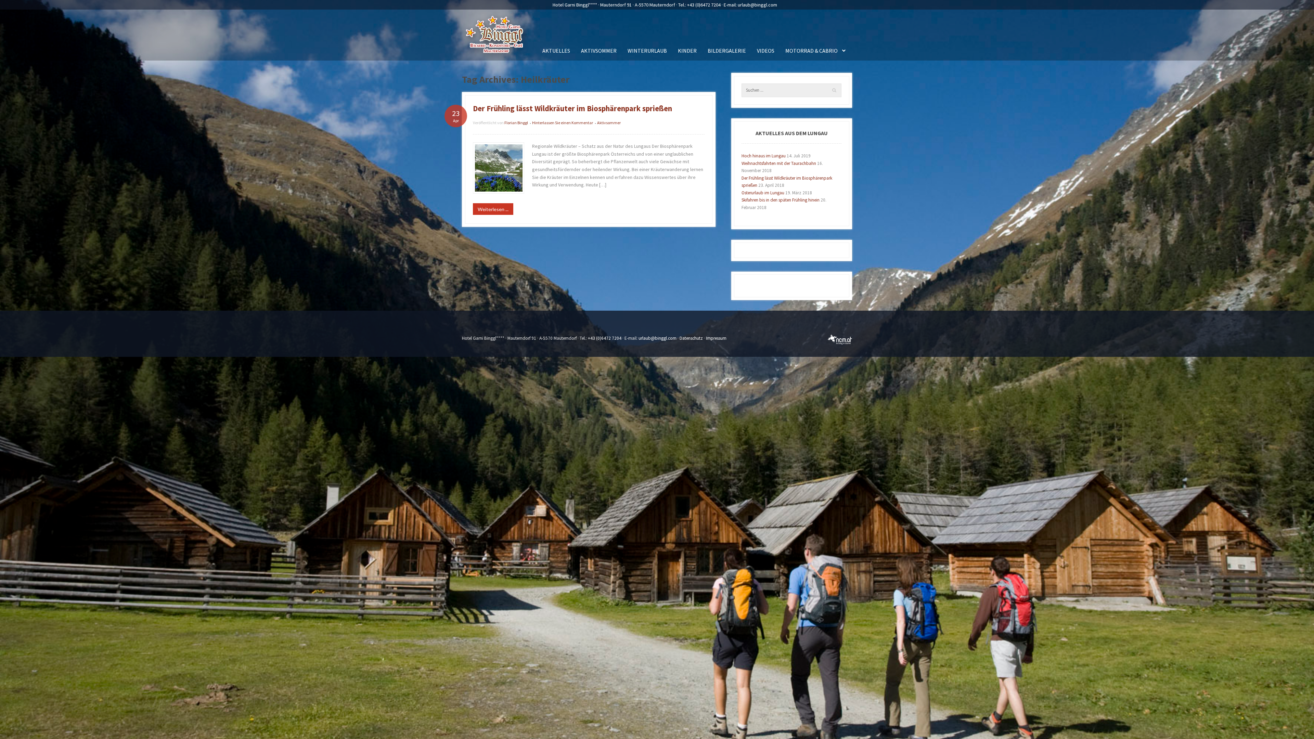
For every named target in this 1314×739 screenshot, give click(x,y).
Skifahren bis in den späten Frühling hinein (781, 200)
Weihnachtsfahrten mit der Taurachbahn (779, 163)
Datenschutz (691, 338)
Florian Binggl (516, 122)
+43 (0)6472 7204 (704, 5)
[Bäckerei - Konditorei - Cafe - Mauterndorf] (496, 37)
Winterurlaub (647, 50)
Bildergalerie (727, 50)
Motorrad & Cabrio (811, 50)
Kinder (687, 50)
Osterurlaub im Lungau (763, 193)
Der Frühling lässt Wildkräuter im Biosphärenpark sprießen (572, 108)
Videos (765, 50)
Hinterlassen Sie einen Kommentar (562, 122)
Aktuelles (556, 50)
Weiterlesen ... (493, 209)
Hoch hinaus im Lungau (764, 156)
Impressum (716, 338)
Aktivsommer (599, 50)
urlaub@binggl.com (757, 5)
